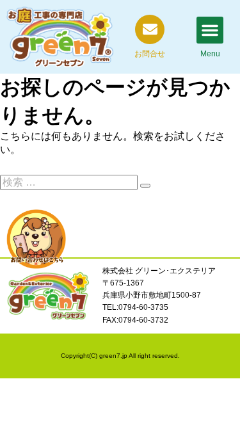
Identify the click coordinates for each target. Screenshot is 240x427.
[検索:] (70, 182)
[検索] (145, 186)
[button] (209, 30)
